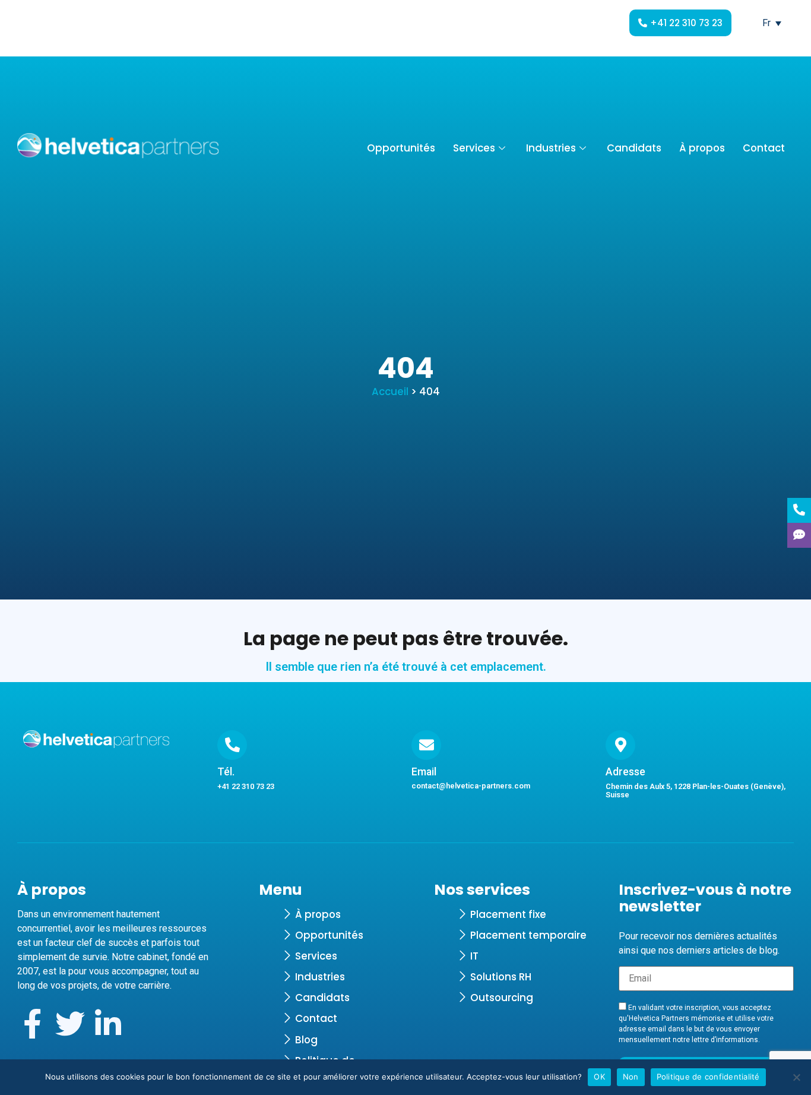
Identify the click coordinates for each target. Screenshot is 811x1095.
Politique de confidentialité (708, 1076)
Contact (764, 148)
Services (474, 148)
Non (631, 1076)
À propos (702, 148)
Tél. (226, 772)
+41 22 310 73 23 (245, 786)
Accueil (390, 391)
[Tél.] (232, 745)
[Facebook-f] (32, 1024)
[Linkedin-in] (108, 1024)
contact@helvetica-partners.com (470, 785)
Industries (551, 148)
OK (599, 1076)
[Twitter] (70, 1024)
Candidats (634, 148)
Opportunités (401, 148)
